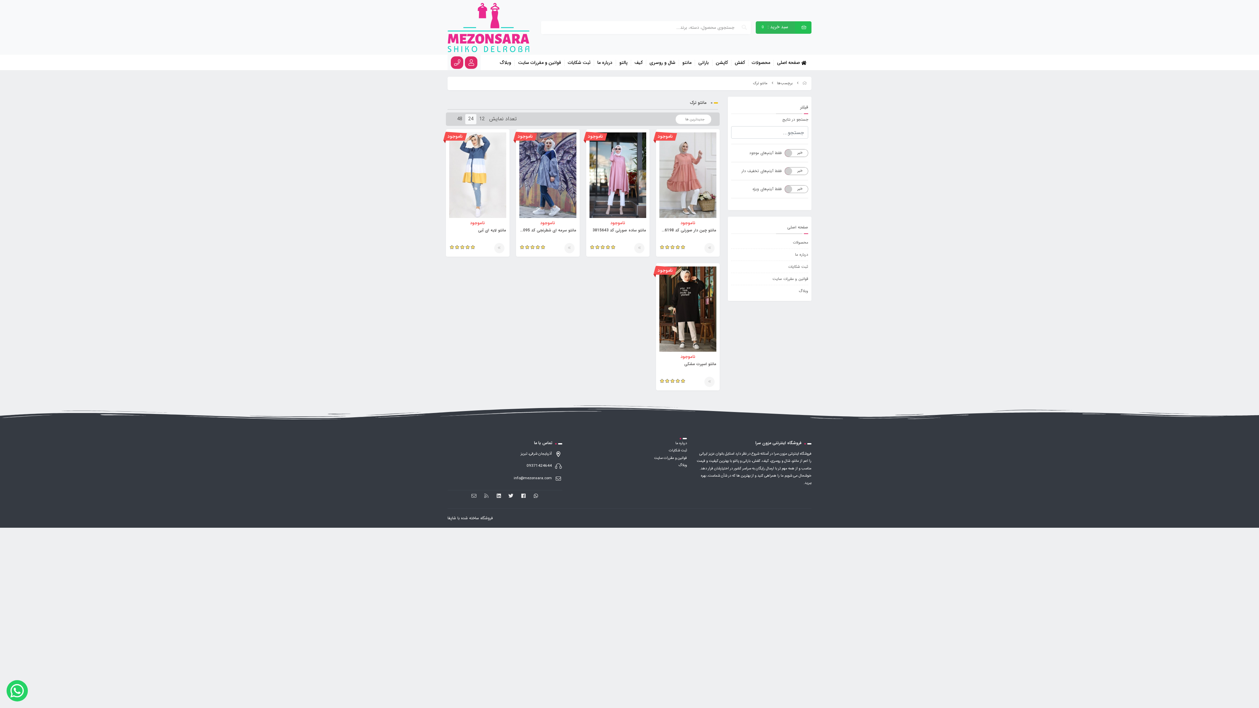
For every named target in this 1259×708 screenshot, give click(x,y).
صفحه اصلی (789, 62)
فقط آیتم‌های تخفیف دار (762, 171)
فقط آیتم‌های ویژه (767, 189)
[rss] (486, 496)
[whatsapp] (535, 496)
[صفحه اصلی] (805, 83)
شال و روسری (662, 63)
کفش (740, 63)
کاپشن (722, 63)
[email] (474, 496)
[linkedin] (498, 496)
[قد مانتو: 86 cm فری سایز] (547, 175)
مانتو (686, 63)
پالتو (623, 63)
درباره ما (604, 63)
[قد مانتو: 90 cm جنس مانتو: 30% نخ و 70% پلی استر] (687, 175)
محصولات (761, 63)
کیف (638, 63)
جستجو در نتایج (795, 119)
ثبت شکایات (579, 63)
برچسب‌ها (785, 83)
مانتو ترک (760, 83)
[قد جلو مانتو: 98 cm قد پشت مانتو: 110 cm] (618, 175)
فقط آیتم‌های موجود (765, 153)
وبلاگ (505, 63)
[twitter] (511, 496)
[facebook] (523, 496)
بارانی (703, 63)
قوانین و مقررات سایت (539, 63)
